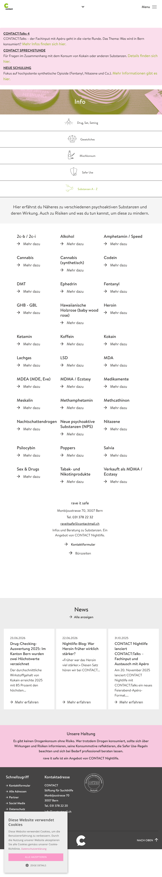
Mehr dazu (31, 243)
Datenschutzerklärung (33, 848)
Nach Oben (145, 840)
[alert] (36, 842)
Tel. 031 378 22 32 (80, 517)
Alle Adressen (17, 791)
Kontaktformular (83, 544)
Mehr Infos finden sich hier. (44, 44)
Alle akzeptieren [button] (36, 857)
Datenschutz (17, 809)
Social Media (17, 803)
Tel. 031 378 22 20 (56, 806)
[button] (35, 865)
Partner (14, 797)
